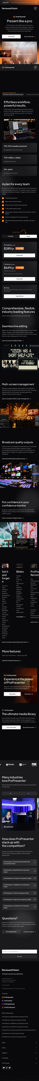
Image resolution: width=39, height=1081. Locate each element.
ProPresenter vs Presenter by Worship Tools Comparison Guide (18, 1030)
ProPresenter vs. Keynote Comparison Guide (14, 1020)
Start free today (11, 727)
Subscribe (11, 36)
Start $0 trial (19, 296)
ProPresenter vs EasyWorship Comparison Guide (15, 1016)
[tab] (13, 94)
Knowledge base (11, 931)
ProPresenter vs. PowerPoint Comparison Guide (15, 1026)
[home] (10, 8)
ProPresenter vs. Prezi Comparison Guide (13, 1033)
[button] (35, 8)
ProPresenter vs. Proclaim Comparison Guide (14, 1036)
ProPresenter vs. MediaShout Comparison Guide (15, 1023)
